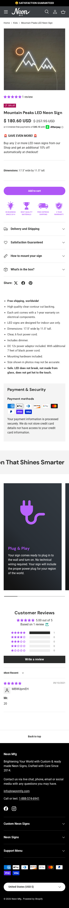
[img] (12, 683)
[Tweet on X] (16, 283)
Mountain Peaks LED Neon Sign (37, 23)
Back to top (34, 736)
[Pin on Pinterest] (30, 283)
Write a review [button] (34, 659)
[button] (13, 97)
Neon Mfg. (17, 899)
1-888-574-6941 (29, 798)
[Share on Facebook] (23, 283)
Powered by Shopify (33, 899)
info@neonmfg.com (17, 791)
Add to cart (34, 190)
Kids (15, 23)
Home (7, 23)
